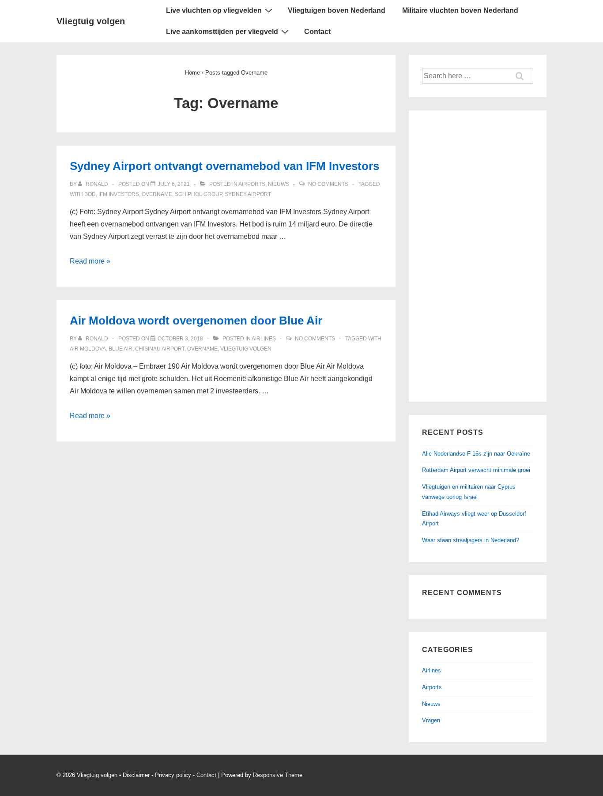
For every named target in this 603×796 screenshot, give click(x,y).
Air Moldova (88, 349)
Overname (157, 194)
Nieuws (278, 184)
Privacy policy (173, 775)
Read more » (90, 261)
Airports (251, 184)
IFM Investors (118, 194)
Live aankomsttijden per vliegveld (222, 31)
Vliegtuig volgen (91, 21)
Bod (90, 194)
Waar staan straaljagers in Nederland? (470, 540)
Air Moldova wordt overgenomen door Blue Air (196, 320)
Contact (317, 31)
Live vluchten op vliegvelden (214, 10)
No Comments (328, 184)
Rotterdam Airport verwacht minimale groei (476, 470)
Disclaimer (136, 775)
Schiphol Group (198, 194)
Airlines (264, 339)
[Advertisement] (477, 256)
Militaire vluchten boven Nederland (460, 10)
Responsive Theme (277, 775)
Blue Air (120, 349)
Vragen (431, 720)
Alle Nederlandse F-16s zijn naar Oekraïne (476, 453)
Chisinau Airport (160, 349)
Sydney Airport (248, 194)
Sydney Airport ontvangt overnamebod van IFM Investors (224, 166)
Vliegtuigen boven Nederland (336, 10)
